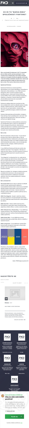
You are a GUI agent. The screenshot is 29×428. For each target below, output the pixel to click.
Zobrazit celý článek (18, 319)
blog (17, 18)
